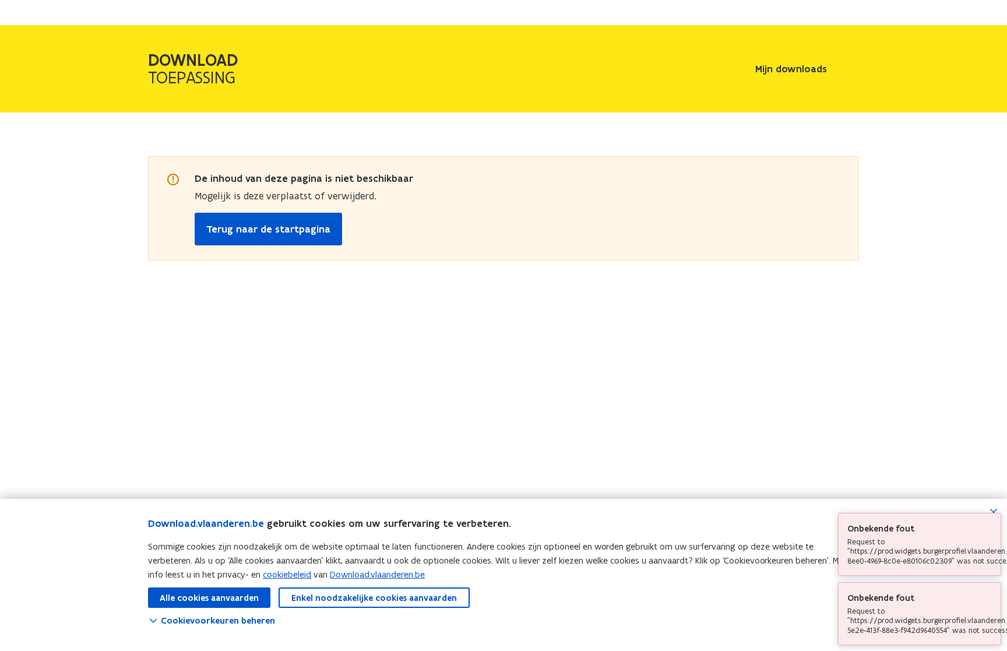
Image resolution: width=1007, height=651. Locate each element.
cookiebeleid (287, 574)
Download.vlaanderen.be (206, 523)
